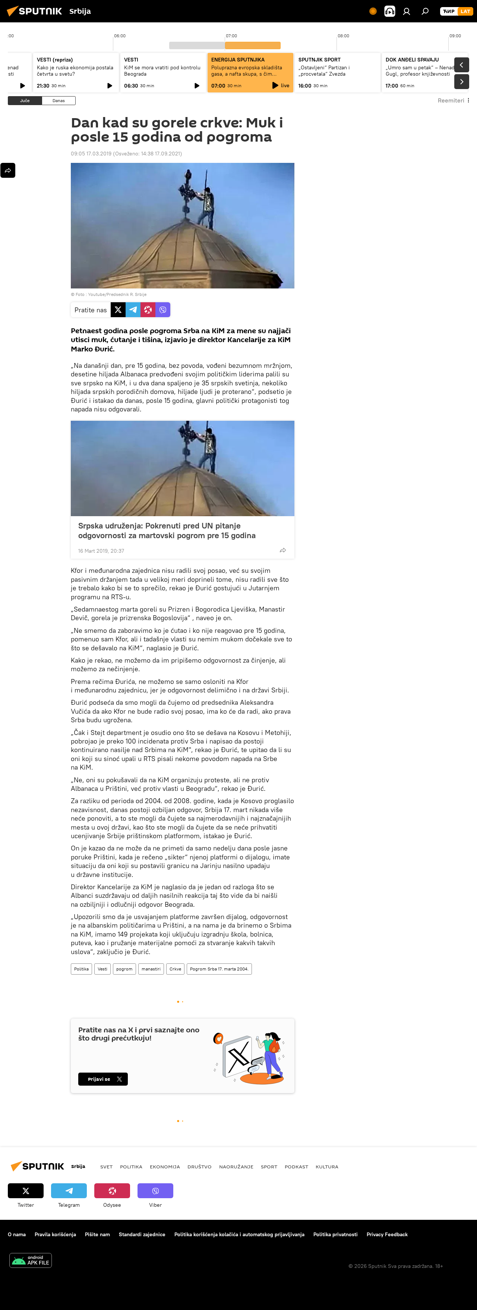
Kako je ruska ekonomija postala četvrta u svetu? (75, 70)
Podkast (296, 1166)
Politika (81, 969)
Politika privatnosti (335, 1234)
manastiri (151, 969)
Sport (269, 1166)
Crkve (175, 969)
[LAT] (465, 11)
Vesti (102, 969)
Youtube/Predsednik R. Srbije (117, 294)
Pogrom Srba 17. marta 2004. (219, 969)
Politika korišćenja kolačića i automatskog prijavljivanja (239, 1234)
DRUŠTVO (199, 1166)
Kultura (327, 1166)
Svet (106, 1166)
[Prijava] (406, 11)
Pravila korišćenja (55, 1234)
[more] (282, 550)
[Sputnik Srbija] (36, 17)
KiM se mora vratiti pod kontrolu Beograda (162, 70)
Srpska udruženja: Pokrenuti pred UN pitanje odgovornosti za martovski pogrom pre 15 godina (167, 530)
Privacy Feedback (387, 1234)
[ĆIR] (449, 11)
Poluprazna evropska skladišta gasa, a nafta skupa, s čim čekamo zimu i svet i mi (246, 73)
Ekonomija (165, 1166)
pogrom (124, 969)
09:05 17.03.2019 (91, 153)
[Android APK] (30, 1261)
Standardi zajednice (142, 1234)
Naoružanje (236, 1166)
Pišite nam (97, 1234)
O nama (17, 1234)
